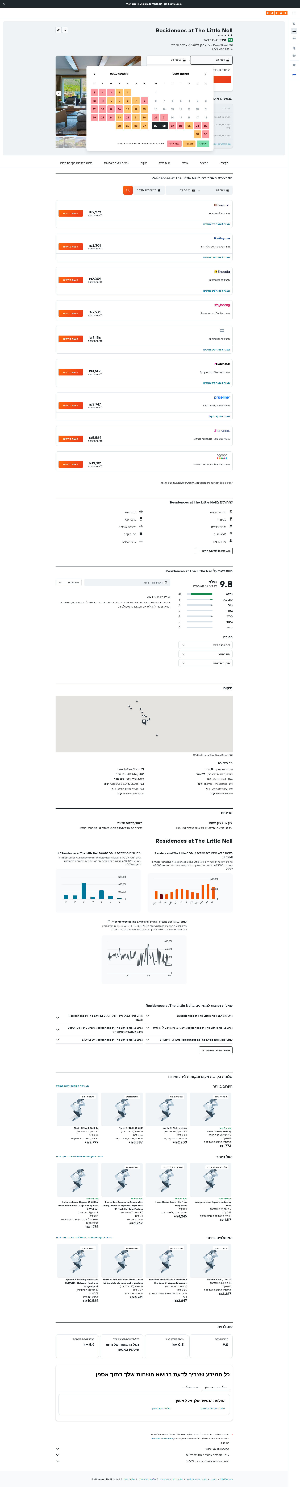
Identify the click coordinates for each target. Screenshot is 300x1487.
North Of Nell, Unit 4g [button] (174, 1128)
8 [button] (156, 100)
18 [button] (189, 117)
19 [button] (181, 117)
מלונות (213, 1479)
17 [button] (197, 117)
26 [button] (180, 125)
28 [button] (164, 125)
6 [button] (172, 100)
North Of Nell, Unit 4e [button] (86, 1128)
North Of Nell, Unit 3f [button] (131, 1128)
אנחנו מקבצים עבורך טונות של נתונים (207, 1455)
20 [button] (172, 117)
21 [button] (164, 117)
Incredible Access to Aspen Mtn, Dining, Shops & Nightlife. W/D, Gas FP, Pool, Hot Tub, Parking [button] (122, 1205)
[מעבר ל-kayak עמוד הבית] (277, 13)
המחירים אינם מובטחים (162, 1438)
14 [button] (164, 109)
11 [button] (189, 109)
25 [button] (189, 125)
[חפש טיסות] (294, 23)
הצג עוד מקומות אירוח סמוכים (72, 1086)
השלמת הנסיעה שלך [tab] (216, 1387)
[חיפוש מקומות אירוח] (294, 30)
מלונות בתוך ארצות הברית (171, 1479)
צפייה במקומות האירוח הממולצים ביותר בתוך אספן (84, 1237)
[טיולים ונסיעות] (294, 65)
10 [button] (197, 109)
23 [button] (205, 125)
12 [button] (181, 109)
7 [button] (164, 100)
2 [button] (206, 100)
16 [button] (206, 117)
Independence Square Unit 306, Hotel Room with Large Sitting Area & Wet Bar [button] (78, 1205)
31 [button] (197, 134)
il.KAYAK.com (226, 1479)
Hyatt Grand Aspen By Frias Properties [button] (171, 1203)
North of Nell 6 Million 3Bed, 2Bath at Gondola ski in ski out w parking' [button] (123, 1281)
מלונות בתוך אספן (161, 1408)
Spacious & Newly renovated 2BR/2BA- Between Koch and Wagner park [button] (81, 1283)
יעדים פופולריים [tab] (190, 1387)
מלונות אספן (129, 1479)
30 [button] (205, 134)
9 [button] (206, 109)
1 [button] (155, 92)
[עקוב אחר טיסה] (294, 55)
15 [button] (156, 109)
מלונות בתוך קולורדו (147, 1479)
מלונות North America (196, 1479)
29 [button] (155, 125)
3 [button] (197, 100)
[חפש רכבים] (294, 38)
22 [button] (155, 117)
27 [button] (172, 125)
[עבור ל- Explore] (294, 48)
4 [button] (189, 100)
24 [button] (197, 125)
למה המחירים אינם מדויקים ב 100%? (207, 1461)
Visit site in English (137, 3)
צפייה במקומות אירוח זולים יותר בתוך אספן (79, 1156)
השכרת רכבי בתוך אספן (213, 1408)
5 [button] (181, 100)
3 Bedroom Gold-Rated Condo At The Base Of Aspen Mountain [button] (168, 1281)
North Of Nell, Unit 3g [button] (219, 1131)
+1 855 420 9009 (222, 49)
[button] (4, 4)
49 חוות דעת (211, 40)
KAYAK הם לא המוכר (217, 1449)
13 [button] (172, 109)
